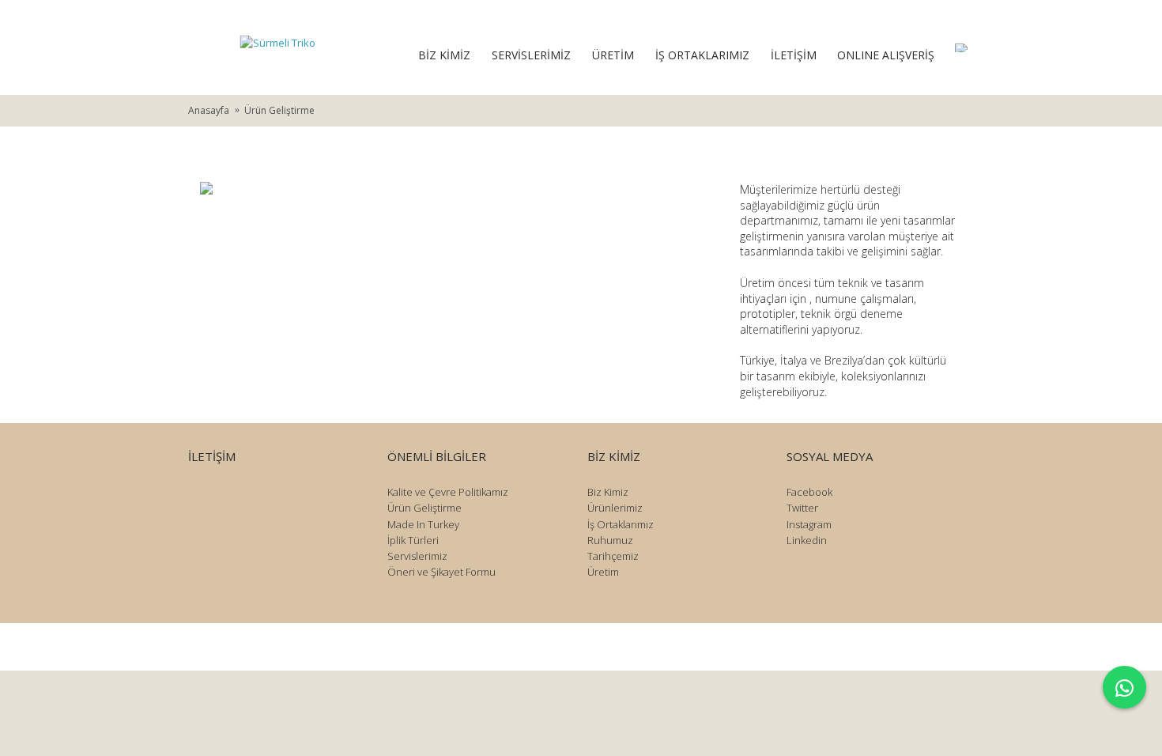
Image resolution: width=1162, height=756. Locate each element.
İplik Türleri (413, 540)
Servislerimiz (417, 556)
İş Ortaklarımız (620, 524)
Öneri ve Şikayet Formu (441, 572)
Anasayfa (208, 110)
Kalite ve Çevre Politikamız (447, 492)
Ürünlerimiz (615, 508)
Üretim (603, 572)
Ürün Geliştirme (279, 110)
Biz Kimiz (607, 492)
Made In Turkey (423, 524)
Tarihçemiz (613, 556)
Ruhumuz (610, 540)
